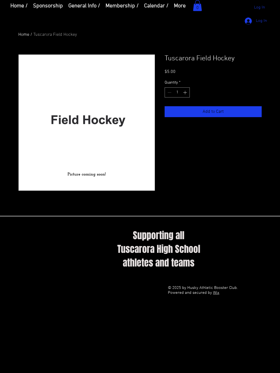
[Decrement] (168, 92)
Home (23, 34)
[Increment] (185, 92)
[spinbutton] (177, 92)
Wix (216, 292)
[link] (197, 5)
